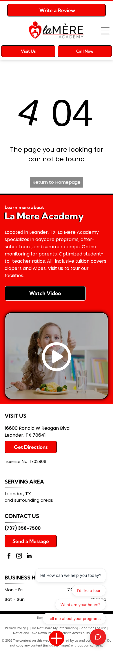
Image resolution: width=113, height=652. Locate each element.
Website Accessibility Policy (79, 633)
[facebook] (9, 556)
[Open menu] (105, 31)
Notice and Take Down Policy (35, 633)
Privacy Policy (15, 628)
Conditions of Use (92, 628)
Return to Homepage (56, 182)
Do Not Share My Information (54, 628)
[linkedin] (29, 556)
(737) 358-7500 (23, 528)
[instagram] (19, 556)
